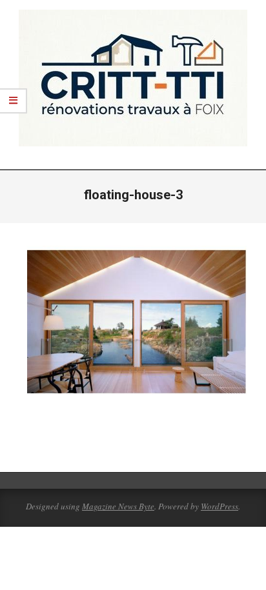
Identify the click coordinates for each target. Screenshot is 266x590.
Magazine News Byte (118, 506)
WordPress (219, 506)
